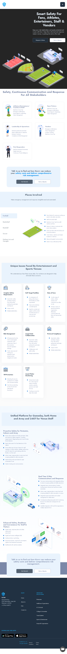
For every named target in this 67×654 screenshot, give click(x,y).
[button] (62, 4)
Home (22, 598)
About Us (23, 602)
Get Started (24, 182)
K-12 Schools (40, 607)
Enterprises (39, 599)
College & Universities (42, 611)
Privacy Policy (37, 643)
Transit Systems (40, 615)
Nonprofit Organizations (42, 623)
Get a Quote (58, 40)
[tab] (9, 215)
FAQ (22, 606)
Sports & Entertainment (42, 619)
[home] (4, 4)
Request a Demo (40, 40)
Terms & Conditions (31, 643)
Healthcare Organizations (43, 603)
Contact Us (23, 610)
